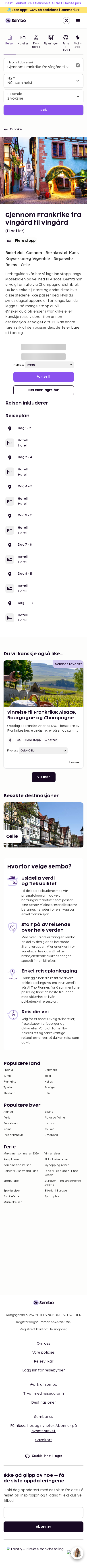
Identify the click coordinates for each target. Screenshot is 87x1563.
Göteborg (51, 1135)
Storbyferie (11, 1181)
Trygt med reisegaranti (43, 1394)
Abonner (43, 1526)
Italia (47, 1076)
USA (47, 1093)
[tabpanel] (43, 86)
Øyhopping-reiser (56, 1165)
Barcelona (11, 1123)
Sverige (49, 1087)
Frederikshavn (13, 1135)
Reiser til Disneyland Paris (21, 1171)
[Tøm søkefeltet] (78, 65)
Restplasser (11, 1159)
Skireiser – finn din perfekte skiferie (62, 1183)
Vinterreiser (52, 1153)
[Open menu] (78, 20)
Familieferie (11, 1196)
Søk (43, 110)
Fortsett (43, 376)
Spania (8, 1070)
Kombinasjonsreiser (17, 1165)
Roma (8, 1129)
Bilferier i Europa (55, 1190)
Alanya (8, 1112)
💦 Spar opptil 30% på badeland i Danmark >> (43, 10)
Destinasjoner (43, 1402)
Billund (48, 1112)
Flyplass (18, 365)
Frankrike (10, 1081)
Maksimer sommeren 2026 (21, 1153)
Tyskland (9, 1087)
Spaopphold (52, 1196)
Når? (11, 78)
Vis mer (43, 777)
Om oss (43, 1344)
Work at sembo (43, 1385)
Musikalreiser (13, 1202)
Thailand (9, 1093)
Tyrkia (8, 1076)
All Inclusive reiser (56, 1159)
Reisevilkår (43, 1361)
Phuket (49, 1129)
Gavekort (43, 1440)
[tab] (10, 43)
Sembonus (43, 1417)
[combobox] (39, 67)
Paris (7, 1117)
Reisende (14, 94)
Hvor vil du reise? (20, 62)
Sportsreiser (12, 1190)
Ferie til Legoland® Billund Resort (61, 1173)
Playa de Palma (54, 1117)
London (49, 1123)
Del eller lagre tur (43, 390)
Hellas (48, 1081)
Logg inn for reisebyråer (43, 1370)
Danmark (50, 1070)
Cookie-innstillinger (47, 1456)
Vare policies (43, 1352)
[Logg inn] (66, 20)
